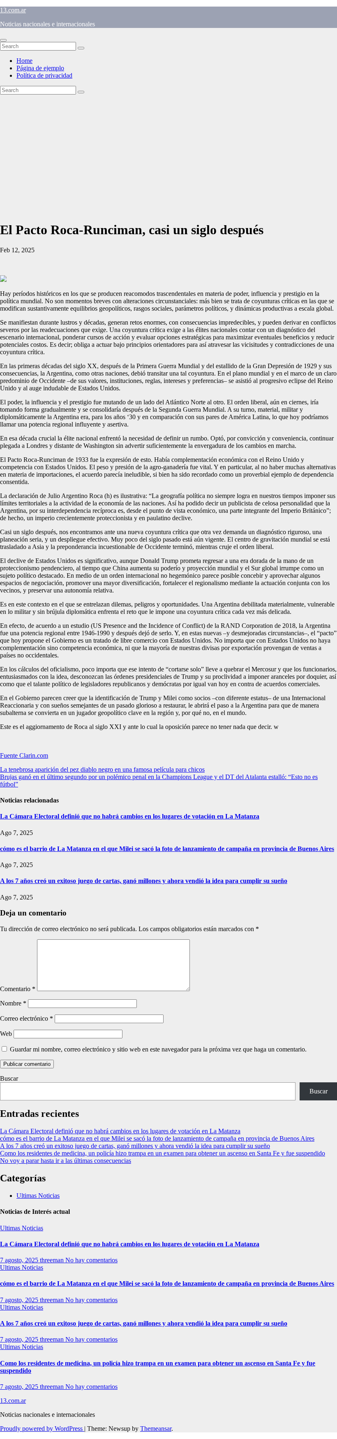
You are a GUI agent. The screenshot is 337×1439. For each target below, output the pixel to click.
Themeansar (155, 1428)
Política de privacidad (44, 75)
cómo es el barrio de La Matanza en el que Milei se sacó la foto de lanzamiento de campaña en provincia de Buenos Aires (167, 848)
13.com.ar (13, 10)
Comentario (17, 988)
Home (24, 60)
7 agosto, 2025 (20, 1260)
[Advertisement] (168, 156)
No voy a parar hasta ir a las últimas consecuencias (65, 1160)
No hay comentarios (91, 1260)
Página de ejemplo (40, 68)
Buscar (9, 1078)
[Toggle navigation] (3, 40)
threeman (52, 1260)
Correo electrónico (26, 1018)
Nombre (13, 1003)
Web (6, 1033)
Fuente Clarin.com (24, 755)
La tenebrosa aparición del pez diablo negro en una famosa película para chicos (102, 769)
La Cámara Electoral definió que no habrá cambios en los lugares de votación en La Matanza (129, 816)
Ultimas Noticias (38, 1195)
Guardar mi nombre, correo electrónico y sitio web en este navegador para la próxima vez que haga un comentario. (158, 1049)
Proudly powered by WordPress (42, 1428)
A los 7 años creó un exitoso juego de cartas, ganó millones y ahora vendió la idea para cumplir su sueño (143, 880)
